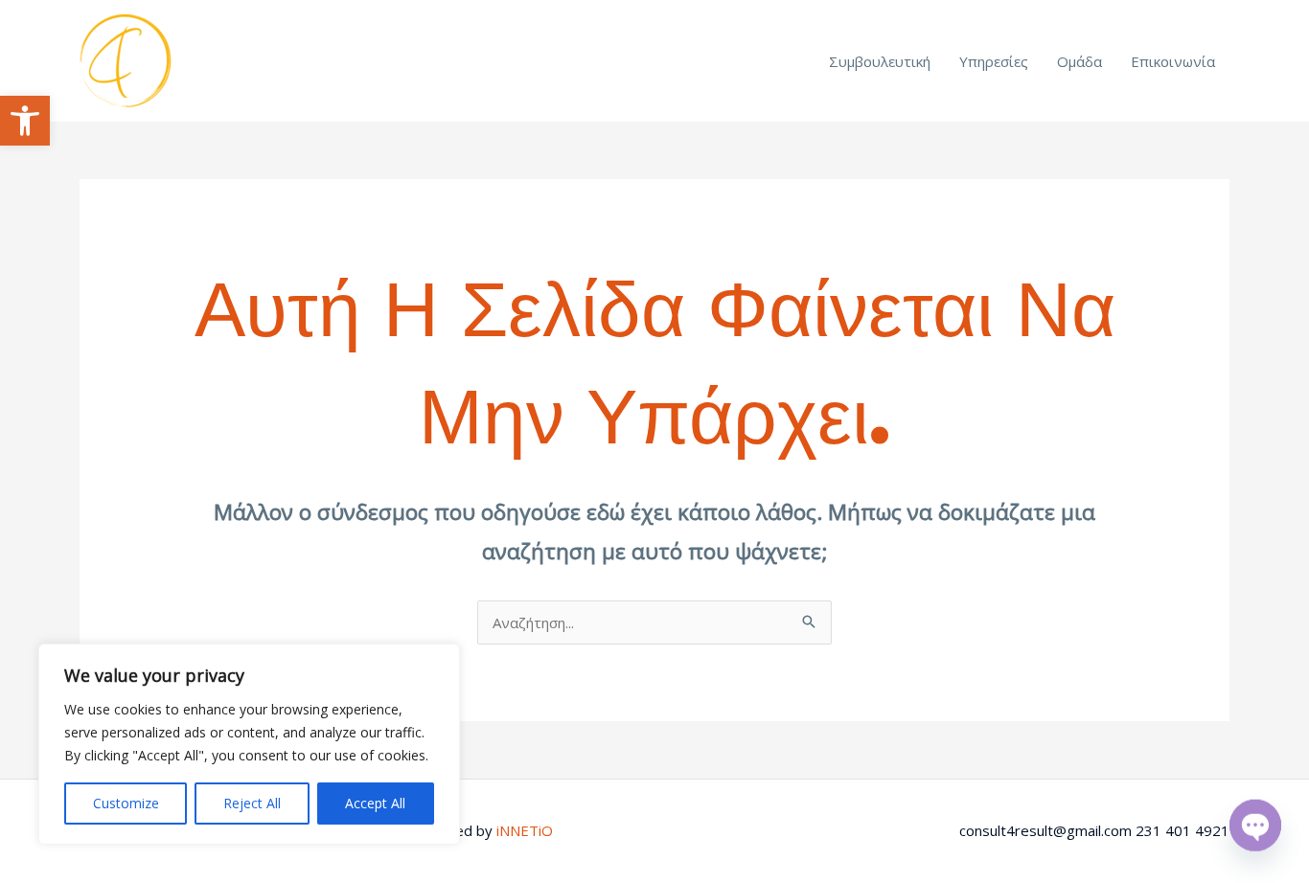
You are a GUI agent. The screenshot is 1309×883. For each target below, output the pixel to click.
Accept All (375, 803)
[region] (249, 744)
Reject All (252, 803)
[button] (25, 121)
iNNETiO (524, 830)
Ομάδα (1079, 61)
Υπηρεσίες (993, 61)
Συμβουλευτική (879, 61)
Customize (126, 803)
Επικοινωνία (1173, 61)
